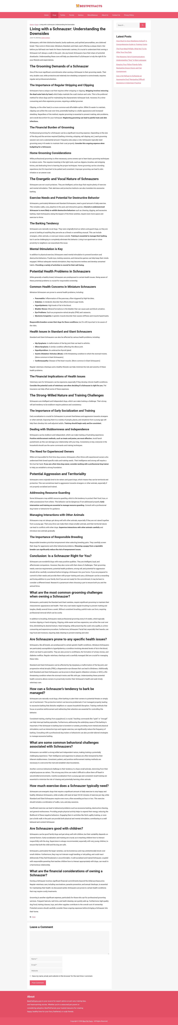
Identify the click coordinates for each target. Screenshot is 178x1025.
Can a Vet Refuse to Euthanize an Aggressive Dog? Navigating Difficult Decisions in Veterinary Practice (130, 79)
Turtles (62, 15)
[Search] (143, 25)
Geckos (80, 15)
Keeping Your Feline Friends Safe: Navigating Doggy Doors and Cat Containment (129, 68)
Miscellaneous (93, 15)
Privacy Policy (129, 15)
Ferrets (71, 15)
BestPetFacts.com (34, 1001)
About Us (105, 15)
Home (46, 15)
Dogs (54, 15)
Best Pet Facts (88, 1021)
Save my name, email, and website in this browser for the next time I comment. (62, 976)
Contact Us (116, 15)
